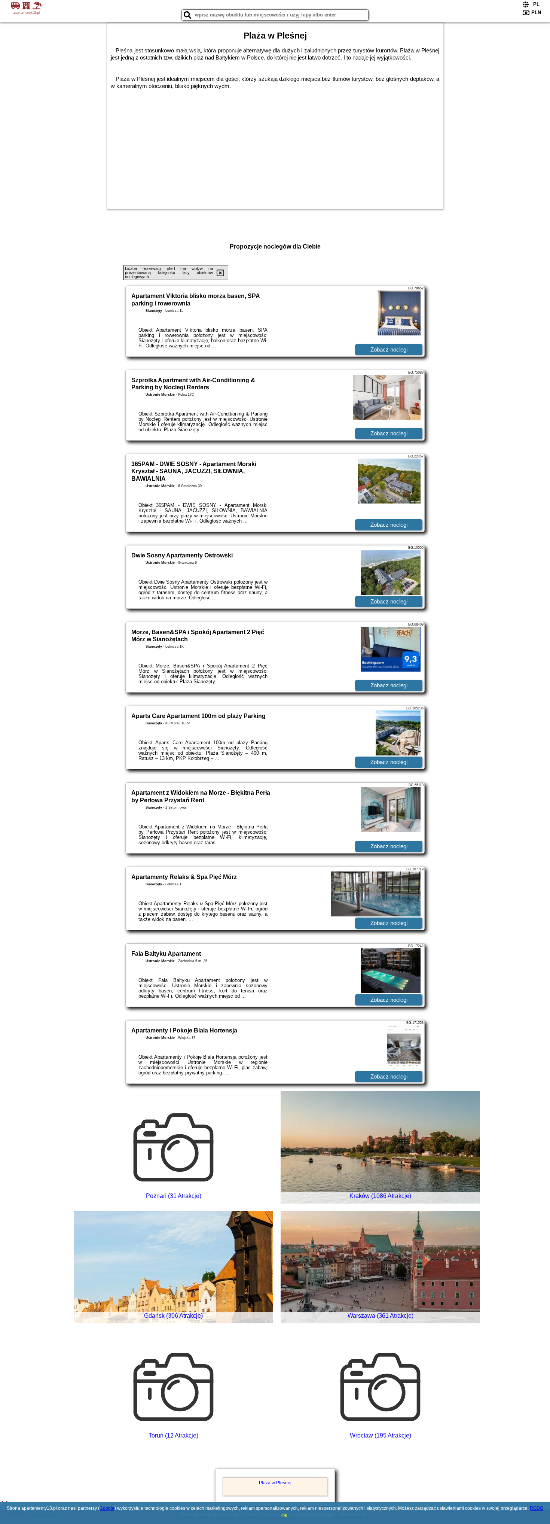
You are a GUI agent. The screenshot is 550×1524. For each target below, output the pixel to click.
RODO (536, 1508)
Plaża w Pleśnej (275, 1482)
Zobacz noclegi (388, 349)
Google (107, 1508)
